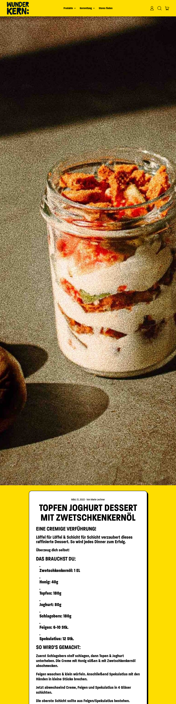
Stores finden (105, 8)
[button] (159, 8)
